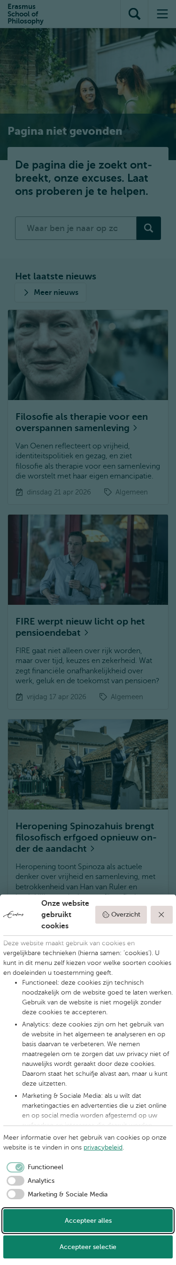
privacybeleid (103, 1147)
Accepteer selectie (88, 1246)
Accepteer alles (88, 1220)
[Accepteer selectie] (162, 915)
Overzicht (125, 914)
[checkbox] (33, 1167)
